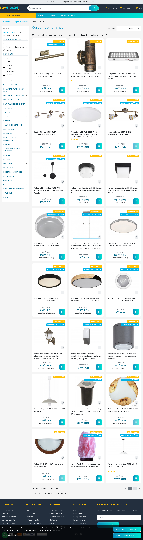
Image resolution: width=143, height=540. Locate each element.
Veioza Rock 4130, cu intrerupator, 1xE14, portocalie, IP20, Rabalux (85, 465)
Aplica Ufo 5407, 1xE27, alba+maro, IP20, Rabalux (48, 465)
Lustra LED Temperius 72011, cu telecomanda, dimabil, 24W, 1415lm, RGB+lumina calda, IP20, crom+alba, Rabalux (86, 245)
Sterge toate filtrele (11, 36)
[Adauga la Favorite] (63, 67)
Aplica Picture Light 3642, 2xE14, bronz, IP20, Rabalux (48, 74)
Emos (8, 68)
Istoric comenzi (79, 520)
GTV (7, 78)
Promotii (53, 15)
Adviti (8, 59)
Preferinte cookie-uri (10, 535)
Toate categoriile (13, 15)
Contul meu (78, 510)
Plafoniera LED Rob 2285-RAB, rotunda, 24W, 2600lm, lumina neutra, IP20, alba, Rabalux (84, 134)
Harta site (53, 520)
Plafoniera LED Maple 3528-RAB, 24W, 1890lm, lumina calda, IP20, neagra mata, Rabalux (85, 300)
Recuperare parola (80, 517)
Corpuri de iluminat (21, 22)
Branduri (64, 15)
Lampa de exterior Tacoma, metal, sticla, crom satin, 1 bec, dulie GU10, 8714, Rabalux (86, 411)
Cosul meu (30, 517)
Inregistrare (77, 513)
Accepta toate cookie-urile (127, 529)
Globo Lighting (12, 71)
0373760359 (55, 2)
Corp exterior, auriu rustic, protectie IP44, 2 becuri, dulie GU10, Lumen (86, 74)
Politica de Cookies (9, 523)
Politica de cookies (100, 528)
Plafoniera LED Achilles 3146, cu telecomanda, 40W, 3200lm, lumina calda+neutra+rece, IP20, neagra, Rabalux (49, 300)
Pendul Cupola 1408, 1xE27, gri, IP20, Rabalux (49, 410)
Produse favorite (79, 523)
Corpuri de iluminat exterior (17, 47)
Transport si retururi (33, 523)
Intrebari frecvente (56, 517)
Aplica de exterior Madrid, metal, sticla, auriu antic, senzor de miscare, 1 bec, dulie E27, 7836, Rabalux (48, 356)
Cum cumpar (31, 513)
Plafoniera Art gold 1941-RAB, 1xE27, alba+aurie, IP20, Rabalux (123, 410)
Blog (73, 15)
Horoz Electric (11, 81)
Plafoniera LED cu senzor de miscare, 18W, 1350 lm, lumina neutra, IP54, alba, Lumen (46, 245)
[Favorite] (112, 8)
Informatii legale (55, 510)
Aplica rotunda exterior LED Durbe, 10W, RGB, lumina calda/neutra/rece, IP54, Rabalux (86, 190)
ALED (8, 62)
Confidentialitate (8, 520)
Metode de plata (32, 520)
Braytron (9, 65)
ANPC (51, 523)
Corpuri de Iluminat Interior (17, 44)
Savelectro (6, 22)
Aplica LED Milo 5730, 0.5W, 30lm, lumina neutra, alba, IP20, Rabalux (122, 299)
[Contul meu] (126, 8)
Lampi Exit (10, 50)
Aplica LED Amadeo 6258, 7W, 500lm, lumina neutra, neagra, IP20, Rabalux (49, 190)
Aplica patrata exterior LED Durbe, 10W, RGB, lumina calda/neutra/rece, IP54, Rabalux (123, 190)
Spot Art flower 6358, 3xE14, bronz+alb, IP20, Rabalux (45, 133)
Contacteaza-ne (55, 513)
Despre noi (6, 513)
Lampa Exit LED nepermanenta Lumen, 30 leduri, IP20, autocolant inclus (123, 76)
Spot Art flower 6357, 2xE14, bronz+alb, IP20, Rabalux (119, 133)
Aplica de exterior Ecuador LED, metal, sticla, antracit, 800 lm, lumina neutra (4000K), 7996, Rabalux (86, 356)
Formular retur (7, 510)
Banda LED (41, 15)
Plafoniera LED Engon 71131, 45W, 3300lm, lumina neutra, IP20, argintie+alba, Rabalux (122, 245)
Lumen (6, 32)
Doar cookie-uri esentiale (127, 535)
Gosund (9, 75)
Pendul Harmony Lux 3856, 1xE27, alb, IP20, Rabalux (122, 465)
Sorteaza (111, 28)
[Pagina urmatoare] (139, 488)
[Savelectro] (9, 8)
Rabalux (15, 32)
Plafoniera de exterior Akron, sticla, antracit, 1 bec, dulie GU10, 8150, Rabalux (123, 356)
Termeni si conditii (9, 517)
